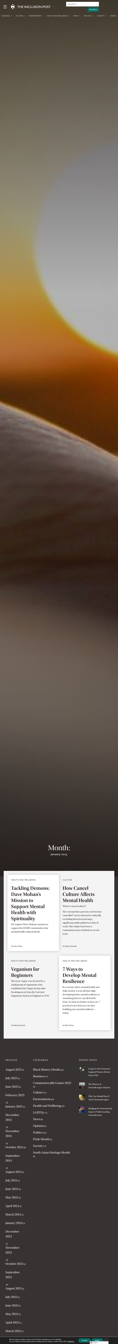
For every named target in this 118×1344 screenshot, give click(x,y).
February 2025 (14, 1095)
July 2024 (11, 1180)
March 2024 (13, 1214)
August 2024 (13, 1172)
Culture (19, 16)
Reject (97, 1340)
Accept (84, 1340)
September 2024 (12, 1158)
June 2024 (11, 1189)
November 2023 (12, 1250)
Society (100, 16)
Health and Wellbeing (57, 16)
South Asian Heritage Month (51, 1152)
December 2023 (12, 1234)
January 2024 (13, 1223)
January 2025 (13, 1106)
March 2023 (13, 1331)
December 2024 (12, 1117)
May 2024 (11, 1197)
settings (71, 1341)
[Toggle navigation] (5, 6)
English (95, 1342)
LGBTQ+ (39, 1112)
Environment (35, 16)
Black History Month (46, 1069)
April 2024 (12, 1206)
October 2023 (14, 1264)
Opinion (38, 1126)
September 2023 (12, 1274)
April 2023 (12, 1322)
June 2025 (11, 1086)
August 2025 (13, 1069)
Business (6, 16)
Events (113, 16)
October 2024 (14, 1147)
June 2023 (11, 1305)
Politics (87, 16)
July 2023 (11, 1297)
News (75, 16)
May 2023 (11, 1314)
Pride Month (41, 1139)
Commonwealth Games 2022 (52, 1083)
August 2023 (13, 1288)
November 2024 (12, 1133)
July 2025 (11, 1078)
